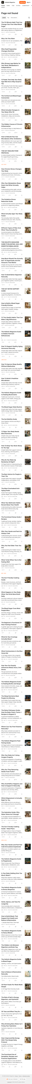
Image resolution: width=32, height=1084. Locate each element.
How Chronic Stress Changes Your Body (11, 170)
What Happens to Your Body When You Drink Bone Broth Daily (11, 594)
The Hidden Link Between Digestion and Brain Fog (10, 946)
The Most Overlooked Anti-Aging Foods (10, 489)
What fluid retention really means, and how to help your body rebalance (11, 878)
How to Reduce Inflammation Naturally (11, 973)
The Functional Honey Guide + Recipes (11, 518)
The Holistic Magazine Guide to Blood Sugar (11, 960)
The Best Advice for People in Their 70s (11, 475)
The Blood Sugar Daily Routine (11, 407)
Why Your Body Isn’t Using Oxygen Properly (10, 756)
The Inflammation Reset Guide (9, 976)
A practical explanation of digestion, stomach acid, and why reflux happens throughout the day (11, 788)
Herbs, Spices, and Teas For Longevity (10, 903)
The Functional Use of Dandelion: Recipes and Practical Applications (9, 1056)
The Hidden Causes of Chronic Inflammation (11, 125)
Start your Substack (13, 1079)
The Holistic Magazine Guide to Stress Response (11, 888)
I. (1, 338)
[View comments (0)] (9, 59)
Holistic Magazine (10, 32)
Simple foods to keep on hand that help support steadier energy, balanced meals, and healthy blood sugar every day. (11, 308)
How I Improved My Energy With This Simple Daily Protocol (10, 1040)
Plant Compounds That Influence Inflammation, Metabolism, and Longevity (10, 864)
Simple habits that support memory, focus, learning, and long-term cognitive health (11, 450)
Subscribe (22, 2)
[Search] (29, 17)
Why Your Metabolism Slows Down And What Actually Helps (11, 185)
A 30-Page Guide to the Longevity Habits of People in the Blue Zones (11, 656)
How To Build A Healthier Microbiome (9, 379)
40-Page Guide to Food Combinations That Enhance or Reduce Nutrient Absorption (12, 746)
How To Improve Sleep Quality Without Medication (11, 365)
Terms (20, 1076)
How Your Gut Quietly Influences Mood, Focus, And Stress (11, 667)
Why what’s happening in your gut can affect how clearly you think (11, 950)
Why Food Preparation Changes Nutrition (9, 50)
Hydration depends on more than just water (12, 1029)
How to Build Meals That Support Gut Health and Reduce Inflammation (9, 918)
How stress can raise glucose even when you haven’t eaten (11, 101)
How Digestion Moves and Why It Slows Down (10, 422)
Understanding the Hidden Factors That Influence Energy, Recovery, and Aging (11, 550)
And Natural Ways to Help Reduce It (11, 128)
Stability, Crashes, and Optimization (11, 963)
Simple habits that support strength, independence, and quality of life (11, 479)
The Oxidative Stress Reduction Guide (8, 200)
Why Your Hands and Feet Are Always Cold (11, 532)
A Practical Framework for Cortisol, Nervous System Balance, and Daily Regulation (11, 892)
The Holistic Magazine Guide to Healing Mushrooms (11, 393)
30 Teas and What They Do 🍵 (11, 1011)
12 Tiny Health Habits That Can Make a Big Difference (12, 318)
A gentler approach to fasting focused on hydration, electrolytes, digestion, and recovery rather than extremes (12, 627)
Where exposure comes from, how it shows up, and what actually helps (11, 935)
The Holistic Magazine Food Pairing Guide (10, 742)
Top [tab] (8, 17)
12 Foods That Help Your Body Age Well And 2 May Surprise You (11, 81)
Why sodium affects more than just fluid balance (11, 1002)
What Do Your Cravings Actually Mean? (9, 638)
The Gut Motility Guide (9, 419)
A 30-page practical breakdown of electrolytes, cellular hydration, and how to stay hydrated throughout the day (11, 817)
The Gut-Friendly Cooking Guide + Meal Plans (10, 828)
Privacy (16, 1076)
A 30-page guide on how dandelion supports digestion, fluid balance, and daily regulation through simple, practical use (12, 1061)
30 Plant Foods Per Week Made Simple (12, 986)
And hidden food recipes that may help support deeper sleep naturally (11, 701)
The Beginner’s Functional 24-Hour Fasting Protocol (11, 623)
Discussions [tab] (14, 17)
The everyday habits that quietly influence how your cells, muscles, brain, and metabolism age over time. (12, 218)
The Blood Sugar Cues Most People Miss (10, 609)
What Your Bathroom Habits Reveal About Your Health (11, 504)
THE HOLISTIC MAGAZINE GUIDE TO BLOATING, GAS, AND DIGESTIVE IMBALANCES (12, 244)
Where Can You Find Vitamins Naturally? (11, 727)
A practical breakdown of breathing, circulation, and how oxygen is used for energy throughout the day (11, 760)
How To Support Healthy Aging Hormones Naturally (11, 347)
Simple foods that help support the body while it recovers (11, 565)
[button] (3, 5)
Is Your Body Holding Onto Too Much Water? (11, 874)
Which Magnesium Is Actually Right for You (11, 799)
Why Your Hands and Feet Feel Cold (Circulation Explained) (11, 846)
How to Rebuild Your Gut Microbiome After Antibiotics (11, 138)
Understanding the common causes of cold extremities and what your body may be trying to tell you (11, 536)
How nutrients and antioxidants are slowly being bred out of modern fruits (11, 774)
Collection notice (26, 1076)
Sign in (28, 2)
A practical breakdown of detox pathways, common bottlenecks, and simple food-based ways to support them (11, 717)
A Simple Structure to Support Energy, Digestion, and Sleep (12, 1045)
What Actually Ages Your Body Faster (11, 215)
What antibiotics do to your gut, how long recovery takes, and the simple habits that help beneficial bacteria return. (11, 141)
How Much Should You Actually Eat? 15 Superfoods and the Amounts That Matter (12, 260)
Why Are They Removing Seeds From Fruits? (9, 770)
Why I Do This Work (8, 38)
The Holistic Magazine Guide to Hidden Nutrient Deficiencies (11, 334)
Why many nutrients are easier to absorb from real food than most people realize (10, 731)
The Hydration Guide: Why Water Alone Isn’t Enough (10, 813)
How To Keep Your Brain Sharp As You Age (11, 447)
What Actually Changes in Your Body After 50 (10, 111)
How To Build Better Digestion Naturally (11, 276)
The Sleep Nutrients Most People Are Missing (10, 697)
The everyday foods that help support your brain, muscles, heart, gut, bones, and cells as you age (11, 86)
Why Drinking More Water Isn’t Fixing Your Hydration (11, 1025)
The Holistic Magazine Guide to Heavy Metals (11, 932)
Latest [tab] (4, 17)
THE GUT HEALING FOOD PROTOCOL (9, 152)
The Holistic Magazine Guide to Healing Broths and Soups (11, 683)
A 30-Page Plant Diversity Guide (10, 989)
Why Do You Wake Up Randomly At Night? (8, 461)
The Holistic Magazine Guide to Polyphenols (11, 860)
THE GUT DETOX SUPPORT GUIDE (10, 290)
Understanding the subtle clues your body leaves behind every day (11, 508)
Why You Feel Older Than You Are (11, 546)
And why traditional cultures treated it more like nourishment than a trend (12, 599)
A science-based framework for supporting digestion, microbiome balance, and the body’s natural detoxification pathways (11, 294)
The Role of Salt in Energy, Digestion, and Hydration (10, 998)
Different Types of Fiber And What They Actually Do (11, 229)
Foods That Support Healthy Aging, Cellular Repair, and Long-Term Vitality (12, 493)
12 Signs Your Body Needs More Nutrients (10, 432)
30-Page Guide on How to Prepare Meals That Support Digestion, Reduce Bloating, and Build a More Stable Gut (12, 831)
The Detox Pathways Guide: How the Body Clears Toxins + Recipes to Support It (11, 712)
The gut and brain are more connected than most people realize (11, 672)
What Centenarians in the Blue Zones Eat (11, 652)
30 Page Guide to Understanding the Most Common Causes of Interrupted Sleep (11, 465)
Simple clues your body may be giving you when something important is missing (10, 436)
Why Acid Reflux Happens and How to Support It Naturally (11, 785)
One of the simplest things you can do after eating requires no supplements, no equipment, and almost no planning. (12, 29)
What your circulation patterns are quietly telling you (11, 849)
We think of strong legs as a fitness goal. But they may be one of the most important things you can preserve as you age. (11, 70)
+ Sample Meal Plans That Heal (10, 922)
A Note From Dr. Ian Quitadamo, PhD (11, 41)
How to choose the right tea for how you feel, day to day (11, 1014)
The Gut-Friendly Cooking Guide (10, 579)
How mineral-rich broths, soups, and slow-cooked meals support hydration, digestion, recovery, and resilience (11, 686)
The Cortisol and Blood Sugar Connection (11, 97)
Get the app (22, 1079)
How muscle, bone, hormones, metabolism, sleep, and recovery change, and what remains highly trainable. (10, 115)
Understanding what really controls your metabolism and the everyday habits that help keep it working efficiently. (11, 190)
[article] (16, 28)
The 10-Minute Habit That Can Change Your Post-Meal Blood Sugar (11, 24)
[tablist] (9, 17)
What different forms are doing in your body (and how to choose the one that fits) (11, 803)
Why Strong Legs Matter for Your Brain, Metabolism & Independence (11, 65)
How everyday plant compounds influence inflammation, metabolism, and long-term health (11, 907)
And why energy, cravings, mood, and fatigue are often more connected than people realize (12, 613)
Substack (9, 1082)
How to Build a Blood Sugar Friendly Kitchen (10, 304)
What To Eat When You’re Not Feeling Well (11, 561)
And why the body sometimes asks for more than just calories (11, 642)
